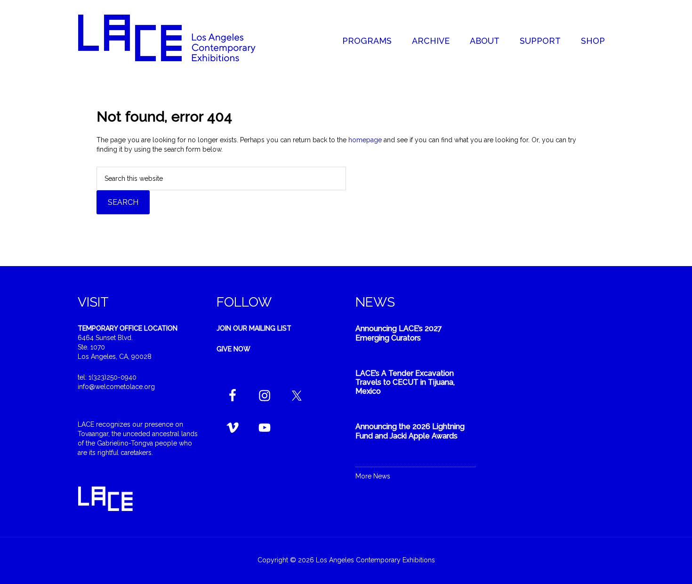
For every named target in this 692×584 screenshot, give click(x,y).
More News (372, 476)
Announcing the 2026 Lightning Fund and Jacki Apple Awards (410, 431)
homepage (365, 140)
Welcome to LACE (176, 37)
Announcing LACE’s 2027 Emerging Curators (398, 333)
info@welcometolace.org (116, 386)
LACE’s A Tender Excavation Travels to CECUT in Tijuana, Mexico (405, 382)
